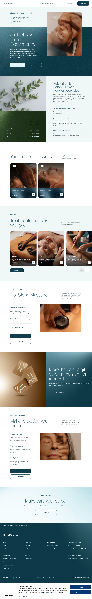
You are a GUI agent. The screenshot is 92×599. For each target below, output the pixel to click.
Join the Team (6, 555)
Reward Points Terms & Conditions (55, 548)
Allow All (80, 587)
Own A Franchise (7, 552)
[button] (20, 307)
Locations (5, 548)
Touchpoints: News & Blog (9, 558)
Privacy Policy (37, 577)
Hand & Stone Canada (8, 565)
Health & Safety (7, 561)
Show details (22, 596)
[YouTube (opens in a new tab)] (16, 578)
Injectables (27, 555)
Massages (27, 545)
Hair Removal (28, 558)
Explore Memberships (52, 545)
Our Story (5, 545)
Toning (26, 552)
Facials (26, 548)
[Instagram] (4, 578)
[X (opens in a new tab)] (10, 578)
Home (4, 525)
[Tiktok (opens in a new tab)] (20, 578)
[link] (23, 180)
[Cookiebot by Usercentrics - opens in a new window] (8, 596)
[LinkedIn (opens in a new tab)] (13, 578)
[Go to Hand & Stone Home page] (46, 3)
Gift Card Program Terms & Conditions (78, 548)
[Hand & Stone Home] (11, 535)
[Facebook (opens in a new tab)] (7, 578)
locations (10, 525)
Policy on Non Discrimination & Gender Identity (78, 559)
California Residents (73, 552)
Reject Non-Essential (80, 592)
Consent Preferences (54, 577)
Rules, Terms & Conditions (75, 555)
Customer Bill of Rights (74, 545)
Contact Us (6, 568)
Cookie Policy (44, 577)
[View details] (33, 194)
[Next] (87, 270)
